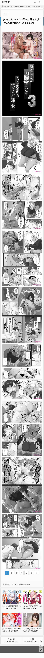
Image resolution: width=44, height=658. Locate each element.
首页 (5, 6)
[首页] (41, 641)
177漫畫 (6, 2)
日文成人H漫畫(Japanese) (16, 6)
